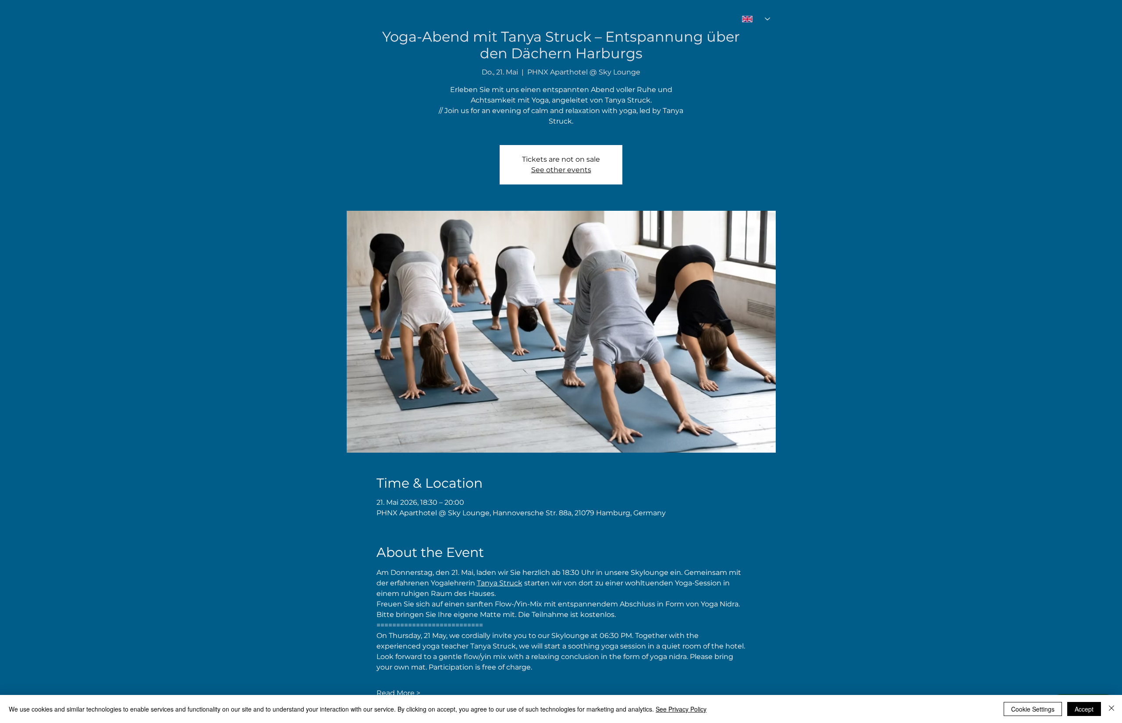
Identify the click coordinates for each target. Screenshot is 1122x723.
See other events (561, 170)
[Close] (1111, 709)
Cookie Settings (1033, 709)
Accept (1084, 709)
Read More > (398, 693)
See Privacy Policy (681, 709)
